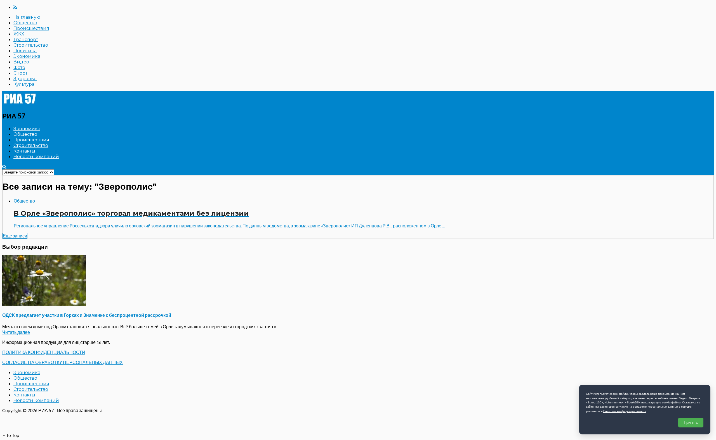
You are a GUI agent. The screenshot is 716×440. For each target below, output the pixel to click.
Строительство (30, 45)
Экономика (26, 56)
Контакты (24, 151)
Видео (21, 62)
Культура (23, 84)
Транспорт (25, 39)
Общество (25, 22)
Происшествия (31, 28)
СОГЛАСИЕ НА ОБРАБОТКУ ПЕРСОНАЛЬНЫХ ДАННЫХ (62, 362)
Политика (25, 50)
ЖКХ (18, 34)
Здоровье (25, 78)
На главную (26, 17)
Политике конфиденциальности (624, 411)
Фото (19, 67)
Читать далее (16, 332)
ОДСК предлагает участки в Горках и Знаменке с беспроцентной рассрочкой (86, 315)
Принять (691, 422)
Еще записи (15, 235)
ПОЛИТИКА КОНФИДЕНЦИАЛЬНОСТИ (43, 352)
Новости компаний (36, 156)
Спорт (20, 73)
